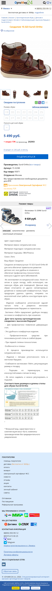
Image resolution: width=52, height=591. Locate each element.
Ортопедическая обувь (25, 17)
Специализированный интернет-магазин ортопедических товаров (26, 578)
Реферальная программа (12, 504)
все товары (35, 164)
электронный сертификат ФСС (16, 473)
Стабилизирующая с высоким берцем (34, 20)
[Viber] (39, 102)
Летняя (16, 20)
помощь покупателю (12, 461)
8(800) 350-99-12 (44, 8)
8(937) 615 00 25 (11, 536)
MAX (9, 539)
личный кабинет (11, 489)
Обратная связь (10, 571)
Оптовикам (6, 498)
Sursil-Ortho (5, 22)
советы (7, 493)
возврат (7, 470)
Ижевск (6, 8)
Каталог (12, 17)
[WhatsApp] (36, 102)
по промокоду (15, 142)
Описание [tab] (7, 231)
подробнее (39, 12)
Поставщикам (7, 501)
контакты (7, 486)
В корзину (30, 225)
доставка (17, 464)
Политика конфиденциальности (39, 585)
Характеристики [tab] (18, 231)
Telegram (11, 542)
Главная (4, 17)
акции (6, 483)
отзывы (7, 480)
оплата (7, 467)
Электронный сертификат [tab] (12, 234)
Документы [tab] (30, 231)
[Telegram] (43, 102)
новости (7, 477)
